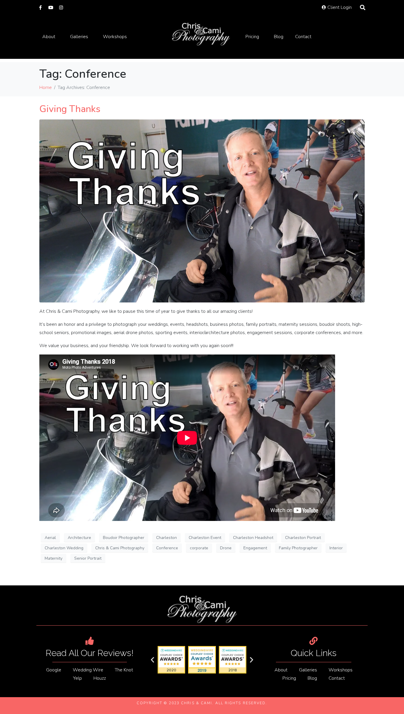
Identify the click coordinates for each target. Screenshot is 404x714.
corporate (199, 548)
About (48, 36)
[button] (152, 659)
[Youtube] (51, 8)
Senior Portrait (87, 558)
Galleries (79, 36)
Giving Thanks (69, 109)
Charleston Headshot (253, 537)
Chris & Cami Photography (119, 548)
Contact (303, 36)
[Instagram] (61, 8)
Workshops (115, 36)
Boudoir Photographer (123, 537)
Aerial (50, 537)
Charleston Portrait (303, 537)
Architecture (79, 537)
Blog (278, 36)
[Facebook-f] (40, 8)
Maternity (53, 558)
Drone (226, 548)
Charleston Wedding (64, 548)
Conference (167, 548)
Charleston (166, 537)
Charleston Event (205, 537)
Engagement (255, 548)
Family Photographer (298, 548)
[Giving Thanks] (202, 211)
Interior (336, 548)
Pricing (252, 36)
